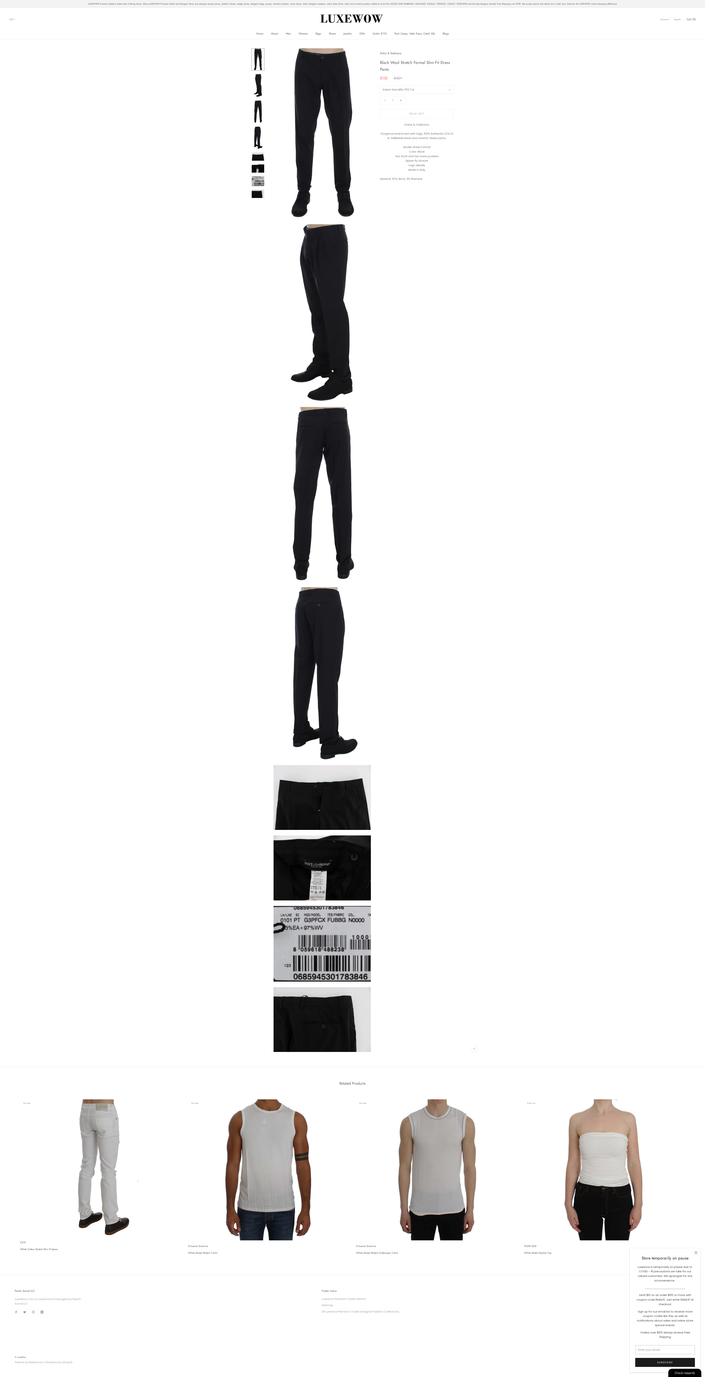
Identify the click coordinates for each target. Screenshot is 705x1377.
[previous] (11, 1175)
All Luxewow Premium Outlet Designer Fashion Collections (360, 1311)
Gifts (362, 34)
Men (288, 34)
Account (665, 19)
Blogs (446, 34)
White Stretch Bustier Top (538, 1253)
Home (259, 34)
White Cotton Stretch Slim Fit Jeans (39, 1249)
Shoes (332, 34)
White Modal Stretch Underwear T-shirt (377, 1253)
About (274, 34)
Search (677, 19)
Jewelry (348, 34)
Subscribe (665, 1362)
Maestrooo (36, 1362)
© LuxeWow (20, 1357)
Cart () (691, 19)
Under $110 (380, 34)
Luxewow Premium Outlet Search (344, 1299)
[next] (693, 1175)
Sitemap (327, 1305)
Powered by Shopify (59, 1362)
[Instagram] (33, 1312)
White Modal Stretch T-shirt (202, 1253)
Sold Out (416, 113)
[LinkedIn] (42, 1312)
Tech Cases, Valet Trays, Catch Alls (414, 34)
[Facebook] (16, 1312)
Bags (318, 34)
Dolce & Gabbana (390, 53)
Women (303, 34)
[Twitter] (24, 1312)
